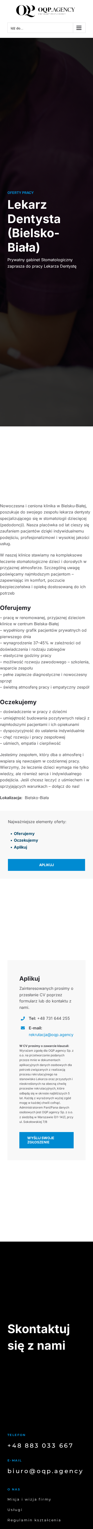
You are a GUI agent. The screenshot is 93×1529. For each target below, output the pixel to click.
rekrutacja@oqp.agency (51, 1034)
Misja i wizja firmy (29, 1499)
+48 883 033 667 (40, 1445)
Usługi (15, 1509)
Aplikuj (20, 847)
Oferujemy (24, 833)
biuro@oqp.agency (45, 1471)
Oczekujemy (26, 840)
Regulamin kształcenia (34, 1520)
